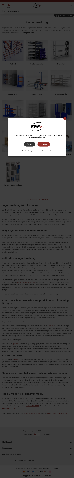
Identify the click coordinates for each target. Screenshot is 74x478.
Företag (43, 144)
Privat (29, 144)
